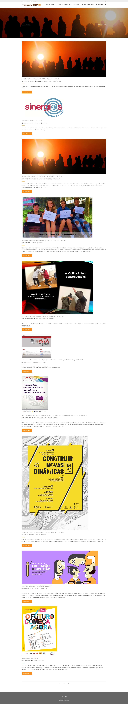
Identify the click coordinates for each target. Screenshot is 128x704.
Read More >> (26, 92)
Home (99, 24)
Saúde (44, 534)
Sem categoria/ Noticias (54, 81)
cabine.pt (67, 700)
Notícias (44, 81)
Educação (45, 318)
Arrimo (35, 179)
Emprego (49, 418)
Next (69, 683)
